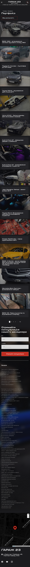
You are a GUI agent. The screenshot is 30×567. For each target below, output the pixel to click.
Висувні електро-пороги (7, 444)
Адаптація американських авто (8, 501)
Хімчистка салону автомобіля (8, 477)
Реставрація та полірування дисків (9, 395)
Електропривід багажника (7, 445)
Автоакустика (4, 487)
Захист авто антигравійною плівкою (10, 472)
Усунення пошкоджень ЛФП (8, 442)
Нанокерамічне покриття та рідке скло (10, 475)
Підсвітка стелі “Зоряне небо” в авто (10, 400)
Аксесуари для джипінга (7, 423)
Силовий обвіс (4, 430)
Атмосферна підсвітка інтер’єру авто (10, 412)
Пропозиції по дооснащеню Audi (9, 377)
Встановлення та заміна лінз (8, 422)
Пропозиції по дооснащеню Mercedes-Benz (12, 389)
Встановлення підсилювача (8, 433)
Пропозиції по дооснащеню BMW (9, 379)
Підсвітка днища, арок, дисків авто (9, 413)
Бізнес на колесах (5, 459)
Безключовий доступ (6, 404)
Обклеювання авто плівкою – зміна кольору (12, 432)
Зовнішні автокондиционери (8, 408)
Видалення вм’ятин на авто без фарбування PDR (13, 449)
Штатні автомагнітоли (6, 489)
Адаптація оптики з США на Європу (9, 417)
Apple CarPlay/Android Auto (7, 491)
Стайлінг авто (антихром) (7, 470)
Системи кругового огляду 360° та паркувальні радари (14, 397)
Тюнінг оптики (4, 465)
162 (20, 321)
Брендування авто (5, 469)
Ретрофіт (3, 499)
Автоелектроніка (5, 494)
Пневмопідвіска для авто (7, 384)
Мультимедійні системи (7, 492)
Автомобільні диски (6, 438)
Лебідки (3, 428)
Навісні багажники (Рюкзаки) (8, 457)
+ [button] (28, 515)
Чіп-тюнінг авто (5, 374)
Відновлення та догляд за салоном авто (11, 392)
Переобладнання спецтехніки (8, 410)
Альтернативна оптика (6, 415)
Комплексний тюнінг (6, 507)
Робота (3, 402)
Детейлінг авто (5, 480)
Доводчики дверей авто (7, 447)
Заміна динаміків (5, 437)
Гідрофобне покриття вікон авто (9, 394)
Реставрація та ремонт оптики (8, 418)
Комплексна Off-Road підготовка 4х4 (10, 454)
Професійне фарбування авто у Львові (10, 372)
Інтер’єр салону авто (6, 484)
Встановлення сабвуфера (7, 435)
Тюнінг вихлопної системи (7, 504)
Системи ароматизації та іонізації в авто (11, 390)
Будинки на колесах (6, 460)
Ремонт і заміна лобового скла (8, 450)
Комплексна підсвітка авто (7, 464)
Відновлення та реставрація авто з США (11, 381)
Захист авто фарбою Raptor (8, 467)
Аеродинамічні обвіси (6, 506)
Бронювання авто (5, 382)
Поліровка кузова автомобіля (8, 479)
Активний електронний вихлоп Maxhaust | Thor (12, 502)
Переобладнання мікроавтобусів (9, 462)
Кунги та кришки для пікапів (8, 452)
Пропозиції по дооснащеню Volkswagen (11, 376)
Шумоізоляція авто (6, 482)
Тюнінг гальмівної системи (7, 399)
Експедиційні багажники (7, 427)
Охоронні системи (5, 496)
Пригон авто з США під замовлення (9, 369)
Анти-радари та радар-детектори (9, 486)
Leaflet (14, 546)
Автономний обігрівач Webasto (8, 455)
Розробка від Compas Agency (9, 564)
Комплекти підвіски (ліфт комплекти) (10, 425)
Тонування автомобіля (6, 474)
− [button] (28, 517)
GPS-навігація (4, 497)
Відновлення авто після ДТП (8, 371)
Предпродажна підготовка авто (9, 440)
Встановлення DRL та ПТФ (7, 420)
